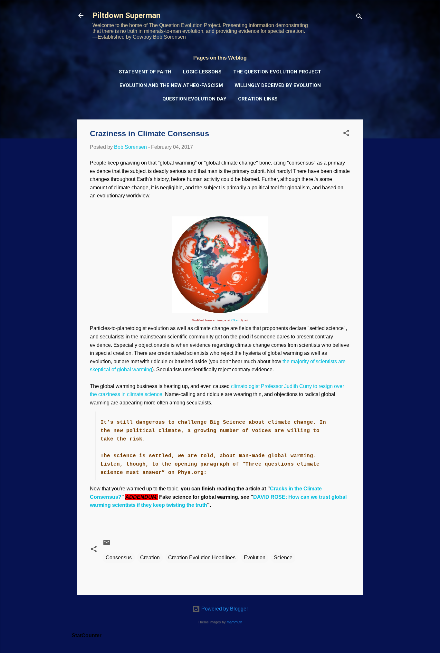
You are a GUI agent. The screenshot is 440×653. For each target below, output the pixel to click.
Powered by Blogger (224, 608)
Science (283, 557)
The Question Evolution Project (277, 72)
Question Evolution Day (194, 99)
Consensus (119, 557)
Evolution (254, 557)
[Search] (359, 17)
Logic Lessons (202, 72)
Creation (150, 557)
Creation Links (258, 99)
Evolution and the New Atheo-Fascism (171, 85)
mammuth (234, 622)
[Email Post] (106, 544)
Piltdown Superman (126, 15)
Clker (235, 320)
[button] (346, 134)
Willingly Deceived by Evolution (277, 85)
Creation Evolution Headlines (201, 557)
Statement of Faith (145, 72)
